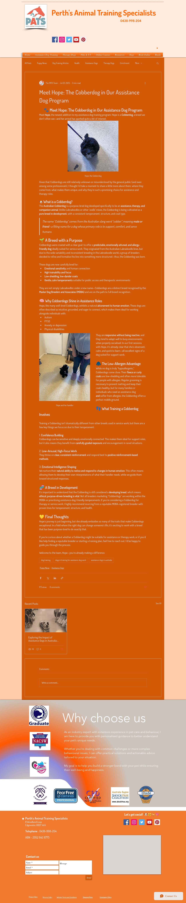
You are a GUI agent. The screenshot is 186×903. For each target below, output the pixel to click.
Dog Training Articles (60, 63)
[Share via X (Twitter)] (47, 578)
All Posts (28, 63)
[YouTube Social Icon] (149, 822)
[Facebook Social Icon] (55, 39)
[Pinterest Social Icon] (83, 39)
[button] (157, 48)
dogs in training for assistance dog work (70, 560)
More (137, 63)
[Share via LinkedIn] (54, 578)
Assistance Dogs (91, 63)
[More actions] (145, 83)
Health (76, 63)
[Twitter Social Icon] (69, 39)
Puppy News (42, 63)
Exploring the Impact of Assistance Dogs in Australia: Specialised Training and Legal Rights (43, 639)
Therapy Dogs (108, 63)
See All (158, 603)
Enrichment (124, 63)
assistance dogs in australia (101, 560)
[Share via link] (62, 578)
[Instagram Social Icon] (62, 39)
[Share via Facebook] (40, 578)
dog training (45, 560)
